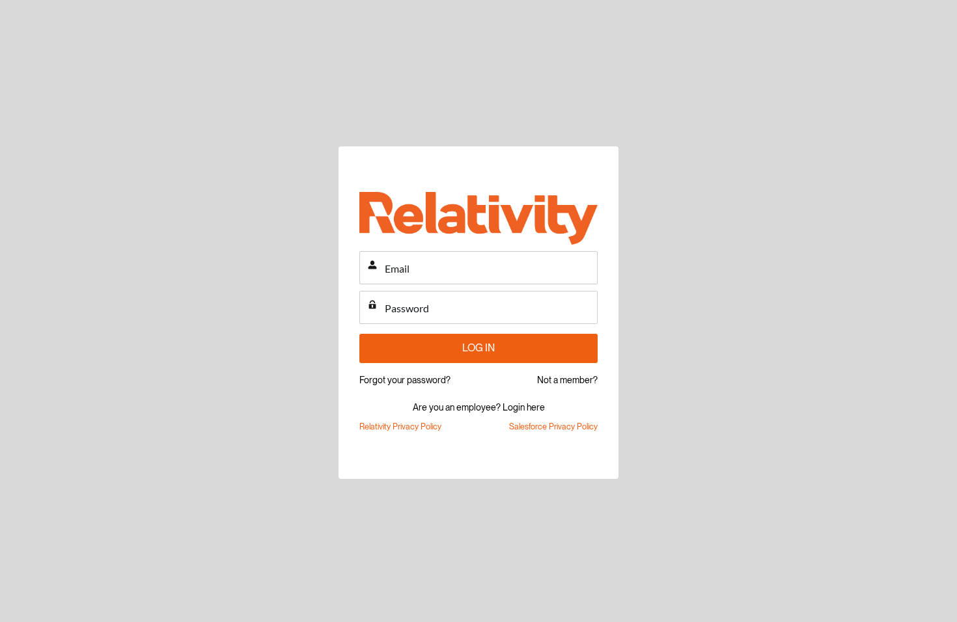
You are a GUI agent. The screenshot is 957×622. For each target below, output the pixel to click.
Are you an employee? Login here (479, 407)
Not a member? (567, 380)
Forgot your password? (405, 380)
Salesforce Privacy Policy (553, 426)
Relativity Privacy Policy (400, 426)
